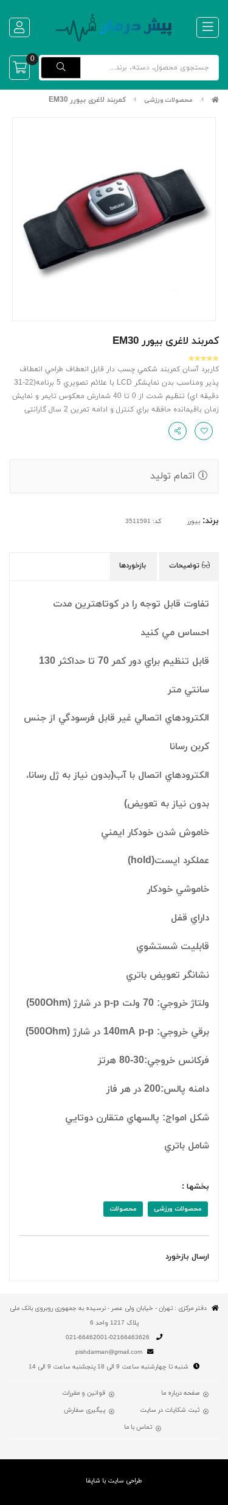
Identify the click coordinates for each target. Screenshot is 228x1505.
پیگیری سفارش (84, 1410)
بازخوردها (133, 566)
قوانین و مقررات (83, 1393)
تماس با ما (138, 1427)
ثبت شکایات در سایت (169, 1410)
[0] (19, 67)
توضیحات (185, 566)
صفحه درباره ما (180, 1393)
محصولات (123, 1209)
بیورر (193, 521)
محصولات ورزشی (168, 100)
